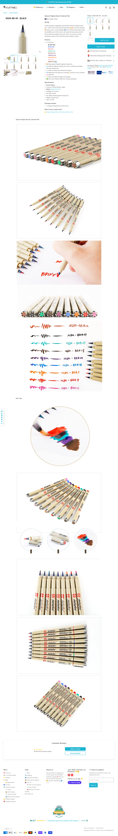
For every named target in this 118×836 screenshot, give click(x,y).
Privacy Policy (99, 828)
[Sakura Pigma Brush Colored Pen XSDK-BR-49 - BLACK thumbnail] (14, 58)
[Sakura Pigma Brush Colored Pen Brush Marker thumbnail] (7, 58)
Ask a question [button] (75, 753)
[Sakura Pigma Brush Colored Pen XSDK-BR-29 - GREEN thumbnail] (35, 58)
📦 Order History (9, 792)
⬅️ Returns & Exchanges (11, 796)
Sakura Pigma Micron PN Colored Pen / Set (60, 112)
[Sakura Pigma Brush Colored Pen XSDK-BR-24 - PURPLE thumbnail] (14, 65)
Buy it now (101, 47)
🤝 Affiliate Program (9, 799)
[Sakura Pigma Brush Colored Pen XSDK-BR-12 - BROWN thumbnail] (7, 65)
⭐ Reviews (6, 777)
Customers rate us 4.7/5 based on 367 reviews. (63, 820)
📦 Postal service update (32, 780)
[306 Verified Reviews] (59, 818)
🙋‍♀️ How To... (28, 782)
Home (5, 13)
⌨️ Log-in (7, 789)
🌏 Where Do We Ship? (31, 777)
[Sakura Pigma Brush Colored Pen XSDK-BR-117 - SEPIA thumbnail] (35, 65)
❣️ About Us (7, 773)
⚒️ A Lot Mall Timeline (9, 775)
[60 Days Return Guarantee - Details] (91, 74)
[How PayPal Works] (102, 74)
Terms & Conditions (89, 828)
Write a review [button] (75, 749)
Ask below (102, 65)
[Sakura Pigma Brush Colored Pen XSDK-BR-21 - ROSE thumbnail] (28, 65)
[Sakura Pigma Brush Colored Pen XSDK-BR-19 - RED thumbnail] (28, 58)
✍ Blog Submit (8, 782)
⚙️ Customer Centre (9, 787)
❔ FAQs (27, 773)
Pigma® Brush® (55, 89)
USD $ (7, 829)
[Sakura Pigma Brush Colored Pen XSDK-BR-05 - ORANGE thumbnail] (21, 65)
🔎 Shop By (50, 7)
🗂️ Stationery (38, 7)
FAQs (101, 67)
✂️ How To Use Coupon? (33, 784)
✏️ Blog (5, 780)
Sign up (93, 785)
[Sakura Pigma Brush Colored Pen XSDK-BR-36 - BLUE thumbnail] (21, 58)
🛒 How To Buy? (30, 787)
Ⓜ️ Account (6, 784)
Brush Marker (14, 13)
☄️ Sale (60, 7)
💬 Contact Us (29, 794)
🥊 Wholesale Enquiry (9, 801)
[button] (1, 417)
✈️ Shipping (70, 7)
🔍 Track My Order (9, 794)
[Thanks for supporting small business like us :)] (111, 74)
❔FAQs (81, 7)
